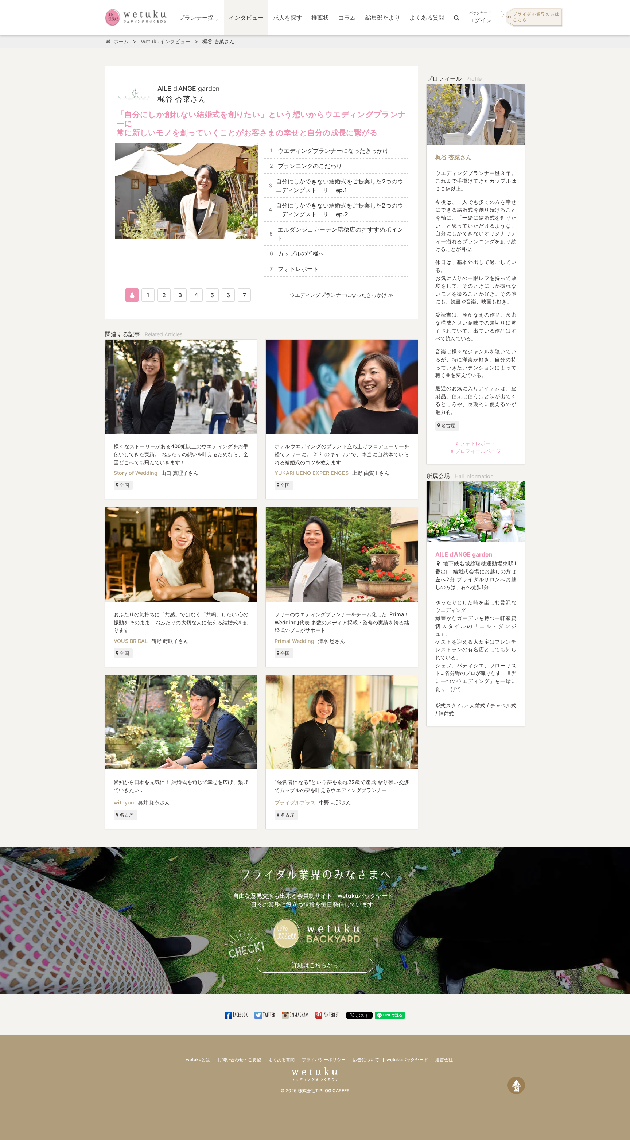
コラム (347, 17)
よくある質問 (426, 17)
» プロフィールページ (476, 451)
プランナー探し (199, 17)
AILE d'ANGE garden (464, 554)
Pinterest (331, 1014)
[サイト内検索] (456, 17)
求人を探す (287, 17)
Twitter (269, 1014)
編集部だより (382, 17)
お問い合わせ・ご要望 (239, 1059)
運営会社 (444, 1059)
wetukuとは (198, 1059)
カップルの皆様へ (297, 253)
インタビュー (246, 17)
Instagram (299, 1014)
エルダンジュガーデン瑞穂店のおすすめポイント (336, 234)
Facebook (240, 1014)
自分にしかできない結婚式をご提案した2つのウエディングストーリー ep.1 (336, 186)
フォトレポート (294, 268)
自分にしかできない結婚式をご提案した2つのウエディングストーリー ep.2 (336, 210)
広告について (366, 1059)
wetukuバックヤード (407, 1059)
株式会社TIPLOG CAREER (324, 1090)
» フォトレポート (476, 443)
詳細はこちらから (315, 965)
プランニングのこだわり (306, 166)
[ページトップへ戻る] (516, 1085)
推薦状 (320, 17)
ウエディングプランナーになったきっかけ (329, 150)
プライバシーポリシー (324, 1059)
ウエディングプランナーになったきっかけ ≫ (341, 295)
